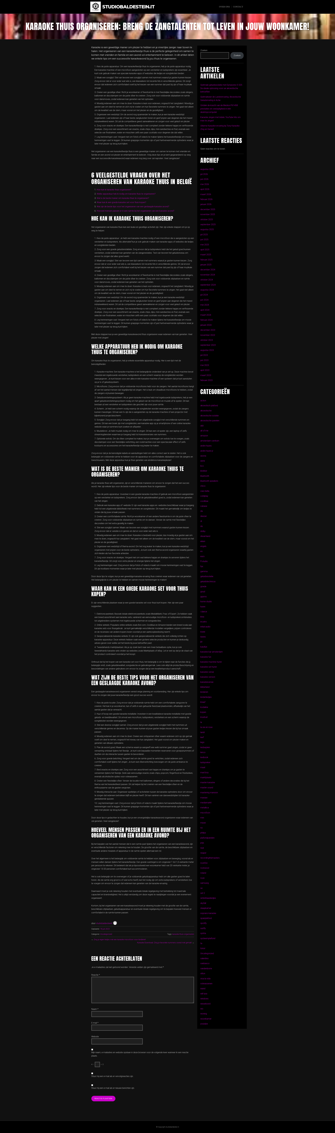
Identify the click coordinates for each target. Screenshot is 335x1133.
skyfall (203, 903)
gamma (204, 571)
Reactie (95, 975)
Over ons (224, 7)
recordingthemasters (210, 858)
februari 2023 (206, 380)
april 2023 (204, 370)
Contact (238, 7)
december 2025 (207, 209)
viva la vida (205, 978)
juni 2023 (204, 360)
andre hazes (206, 445)
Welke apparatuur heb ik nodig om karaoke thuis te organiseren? (126, 194)
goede (203, 586)
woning (203, 1013)
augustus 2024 (207, 290)
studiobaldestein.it (128, 6)
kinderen (204, 692)
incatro (203, 621)
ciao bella (204, 491)
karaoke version (207, 677)
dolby (202, 531)
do (201, 526)
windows (204, 998)
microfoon (205, 812)
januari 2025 (205, 264)
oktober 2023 (206, 340)
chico (202, 486)
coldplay (204, 496)
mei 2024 (204, 305)
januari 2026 (205, 204)
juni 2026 (204, 179)
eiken (202, 541)
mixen (203, 823)
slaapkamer (205, 908)
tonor (202, 948)
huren (202, 606)
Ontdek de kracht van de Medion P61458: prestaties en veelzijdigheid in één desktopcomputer (219, 109)
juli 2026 (204, 174)
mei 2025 (204, 244)
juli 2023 (204, 355)
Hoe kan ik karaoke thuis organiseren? (114, 189)
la (201, 722)
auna (202, 461)
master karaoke (207, 782)
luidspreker (205, 762)
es (201, 551)
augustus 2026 (207, 169)
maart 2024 (205, 315)
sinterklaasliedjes (208, 898)
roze (202, 878)
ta (201, 943)
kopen (203, 712)
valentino (204, 958)
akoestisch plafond (209, 405)
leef (202, 737)
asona (203, 456)
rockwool (204, 868)
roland (203, 873)
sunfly (203, 928)
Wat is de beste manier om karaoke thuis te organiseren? (123, 198)
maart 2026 (205, 194)
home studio (206, 601)
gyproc (203, 596)
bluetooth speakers (209, 481)
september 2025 (208, 224)
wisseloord (205, 1003)
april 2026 (204, 189)
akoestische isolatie (209, 415)
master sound (206, 787)
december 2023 (207, 330)
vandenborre (206, 968)
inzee (202, 632)
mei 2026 (204, 184)
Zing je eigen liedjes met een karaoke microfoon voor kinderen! (120, 939)
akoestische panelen (209, 420)
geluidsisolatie (206, 576)
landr (202, 732)
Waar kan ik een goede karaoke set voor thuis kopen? (121, 202)
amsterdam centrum (209, 441)
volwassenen (206, 983)
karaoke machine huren (211, 662)
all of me (204, 430)
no (201, 828)
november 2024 (207, 274)
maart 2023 (205, 375)
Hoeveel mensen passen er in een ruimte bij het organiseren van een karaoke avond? (135, 211)
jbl (201, 641)
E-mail (94, 1023)
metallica (204, 807)
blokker (203, 471)
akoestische (206, 410)
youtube (204, 1024)
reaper (203, 853)
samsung (204, 883)
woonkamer (205, 1019)
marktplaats (205, 777)
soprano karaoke (208, 913)
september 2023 (208, 345)
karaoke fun (205, 657)
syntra (203, 933)
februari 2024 (206, 320)
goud (202, 591)
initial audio (205, 626)
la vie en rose (206, 727)
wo (201, 1008)
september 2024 (208, 285)
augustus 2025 (207, 229)
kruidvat (204, 717)
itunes (203, 636)
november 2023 (207, 335)
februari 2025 (206, 259)
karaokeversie (206, 682)
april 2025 (204, 249)
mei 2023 (204, 365)
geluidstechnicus (208, 581)
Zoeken (203, 50)
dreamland (205, 536)
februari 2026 (206, 199)
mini (202, 817)
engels (203, 546)
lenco (202, 752)
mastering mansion (209, 792)
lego (202, 742)
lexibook (204, 757)
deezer (203, 516)
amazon (204, 435)
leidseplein (205, 747)
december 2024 (207, 269)
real (202, 848)
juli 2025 (204, 234)
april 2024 (204, 310)
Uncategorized (106, 934)
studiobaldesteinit (104, 923)
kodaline (204, 707)
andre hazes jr (206, 451)
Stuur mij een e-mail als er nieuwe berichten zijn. (113, 1088)
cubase (203, 506)
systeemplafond (207, 938)
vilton (202, 973)
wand (202, 988)
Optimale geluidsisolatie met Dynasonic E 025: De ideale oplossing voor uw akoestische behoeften (221, 88)
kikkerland (205, 687)
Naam (94, 1009)
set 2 (202, 893)
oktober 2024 (206, 279)
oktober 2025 (206, 219)
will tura (203, 993)
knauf (202, 702)
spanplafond (206, 918)
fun (201, 566)
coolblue (204, 501)
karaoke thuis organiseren (183, 934)
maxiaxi (203, 797)
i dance (203, 611)
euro (202, 556)
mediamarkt (205, 802)
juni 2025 (204, 239)
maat (202, 767)
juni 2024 (204, 300)
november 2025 (207, 214)
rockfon (204, 863)
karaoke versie (207, 672)
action (203, 400)
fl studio (204, 561)
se (201, 888)
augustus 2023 (207, 350)
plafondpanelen (207, 838)
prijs (202, 843)
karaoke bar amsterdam (211, 652)
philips (203, 832)
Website (95, 1036)
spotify (203, 923)
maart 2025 (205, 254)
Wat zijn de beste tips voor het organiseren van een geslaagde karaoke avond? (133, 206)
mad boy (204, 772)
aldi (201, 425)
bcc (202, 466)
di (201, 521)
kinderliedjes (206, 697)
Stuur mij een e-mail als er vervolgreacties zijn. (112, 1076)
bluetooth (204, 476)
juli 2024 (204, 295)
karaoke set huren (208, 667)
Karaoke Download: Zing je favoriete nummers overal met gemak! (164, 943)
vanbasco (205, 963)
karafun (203, 647)
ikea (202, 616)
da (201, 511)
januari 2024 (205, 325)
